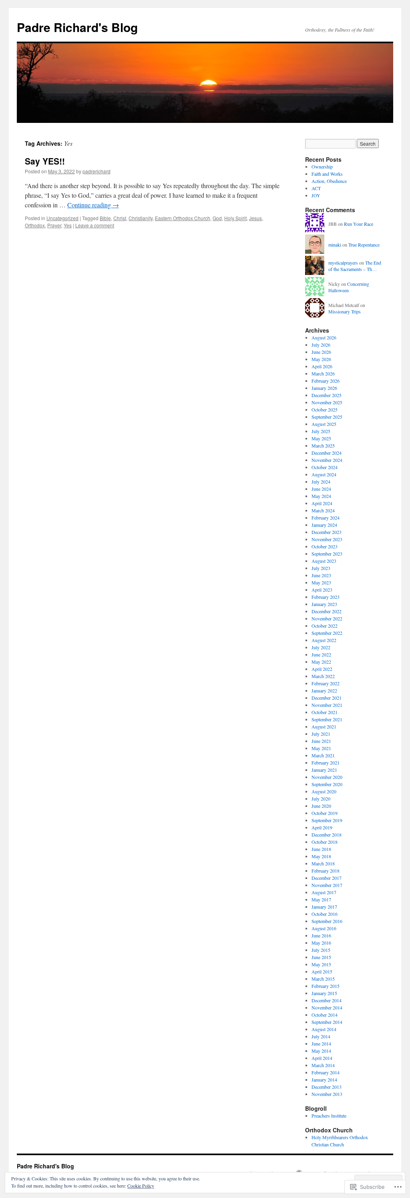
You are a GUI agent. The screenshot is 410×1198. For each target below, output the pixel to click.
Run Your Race (358, 224)
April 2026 (322, 366)
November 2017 (327, 885)
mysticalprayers (343, 262)
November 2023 (327, 539)
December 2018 (327, 834)
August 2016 (324, 928)
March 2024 (323, 510)
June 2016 (321, 935)
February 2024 (326, 517)
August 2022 (324, 640)
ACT (316, 188)
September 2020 (327, 784)
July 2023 (321, 568)
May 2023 (321, 582)
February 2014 (326, 1072)
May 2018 (321, 856)
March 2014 (323, 1065)
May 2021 (321, 748)
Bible (105, 218)
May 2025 (321, 438)
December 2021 (327, 697)
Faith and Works (327, 174)
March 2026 (323, 373)
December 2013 (327, 1087)
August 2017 (324, 892)
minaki (334, 244)
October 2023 (325, 546)
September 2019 (327, 820)
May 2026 (321, 359)
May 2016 (321, 942)
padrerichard (96, 171)
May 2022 (321, 661)
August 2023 (324, 561)
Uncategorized (62, 218)
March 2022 (323, 676)
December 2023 (327, 532)
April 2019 (322, 827)
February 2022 (326, 683)
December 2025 (327, 395)
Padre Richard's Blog (77, 27)
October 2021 (325, 712)
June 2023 (321, 575)
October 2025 (325, 409)
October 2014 (325, 1014)
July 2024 (321, 481)
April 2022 (322, 669)
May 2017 (321, 899)
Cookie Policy (140, 1185)
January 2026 (324, 388)
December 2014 (327, 1000)
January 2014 (324, 1079)
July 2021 (321, 733)
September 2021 (327, 719)
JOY (316, 195)
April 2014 (322, 1058)
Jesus (255, 218)
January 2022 (324, 690)
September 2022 (327, 633)
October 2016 (325, 914)
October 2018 (325, 842)
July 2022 (321, 647)
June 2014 (321, 1043)
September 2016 (327, 921)
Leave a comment (94, 225)
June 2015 (321, 957)
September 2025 (327, 416)
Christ (119, 218)
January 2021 (324, 770)
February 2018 (326, 870)
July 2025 (321, 431)
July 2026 (321, 344)
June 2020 (321, 806)
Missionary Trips (344, 311)
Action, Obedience (329, 181)
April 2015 (322, 971)
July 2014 (321, 1036)
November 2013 (327, 1094)
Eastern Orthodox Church (182, 218)
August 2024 (324, 474)
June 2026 (321, 352)
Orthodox (35, 225)
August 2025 (324, 424)
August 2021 (324, 726)
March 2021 (323, 755)
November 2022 (327, 618)
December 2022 (327, 611)
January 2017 (324, 906)
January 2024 (324, 525)
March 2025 (323, 445)
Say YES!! (45, 161)
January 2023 (324, 604)
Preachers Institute (329, 1115)
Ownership (322, 166)
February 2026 (326, 380)
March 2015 (323, 978)
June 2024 (321, 489)
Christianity (141, 218)
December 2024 (327, 453)
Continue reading (93, 205)
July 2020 (321, 798)
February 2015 (326, 986)
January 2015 (324, 993)
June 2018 (321, 849)
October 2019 (325, 813)
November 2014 (327, 1007)
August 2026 (324, 337)
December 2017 (327, 878)
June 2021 (321, 741)
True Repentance (364, 244)
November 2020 (327, 777)
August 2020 (324, 791)
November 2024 (327, 460)
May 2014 (321, 1050)
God (217, 218)
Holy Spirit (235, 218)
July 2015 (321, 950)
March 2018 (323, 863)
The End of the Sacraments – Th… (354, 266)
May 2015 (321, 964)
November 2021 (327, 705)
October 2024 (325, 467)
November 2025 (327, 402)
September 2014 (327, 1022)
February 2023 (326, 597)
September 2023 (327, 553)
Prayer (54, 225)
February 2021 (326, 762)
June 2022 (321, 654)
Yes (68, 225)
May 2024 (321, 496)
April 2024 (322, 503)
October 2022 (325, 625)
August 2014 (324, 1029)
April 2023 (322, 589)
